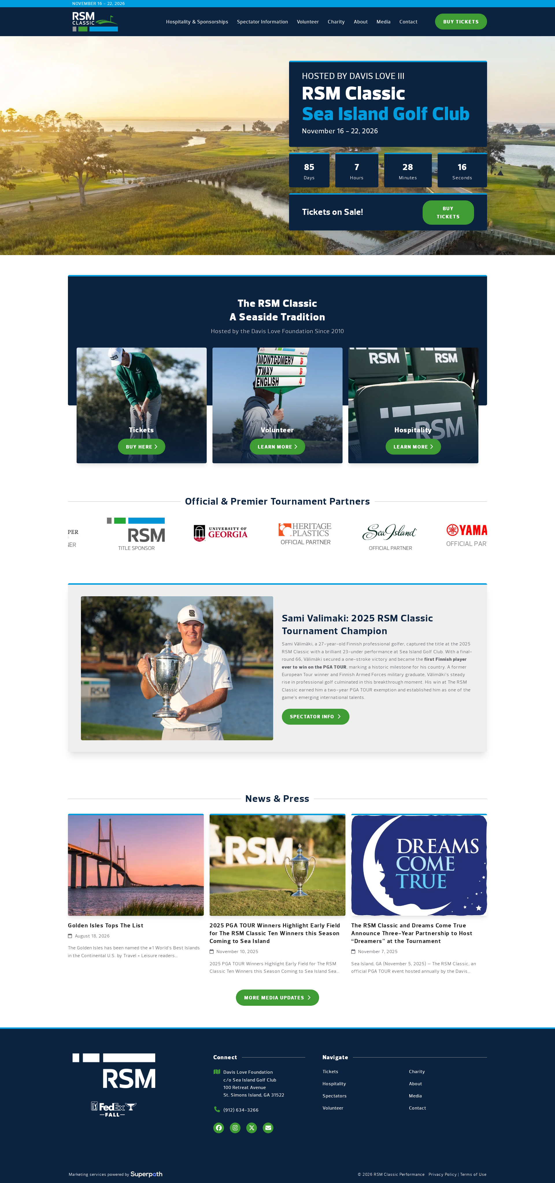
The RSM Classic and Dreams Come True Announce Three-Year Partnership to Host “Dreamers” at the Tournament (412, 933)
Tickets (330, 1071)
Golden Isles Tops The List (106, 925)
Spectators (335, 1096)
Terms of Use (473, 1174)
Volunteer (333, 1108)
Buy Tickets (461, 22)
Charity (417, 1071)
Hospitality (334, 1083)
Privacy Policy (443, 1174)
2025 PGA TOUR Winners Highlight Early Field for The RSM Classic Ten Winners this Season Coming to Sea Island (275, 933)
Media (415, 1096)
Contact (417, 1108)
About (415, 1083)
